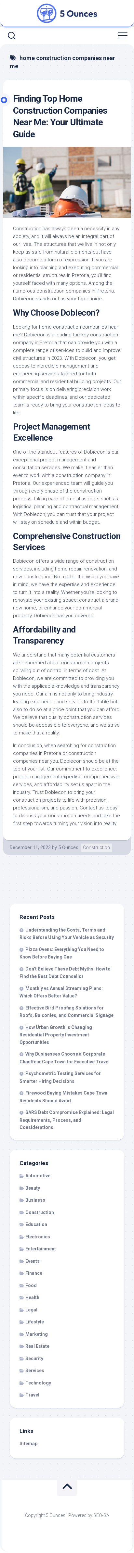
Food (31, 1285)
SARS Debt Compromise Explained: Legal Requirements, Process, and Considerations (67, 1120)
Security (34, 1358)
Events (32, 1261)
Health (32, 1297)
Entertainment (40, 1248)
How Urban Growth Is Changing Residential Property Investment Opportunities (56, 1035)
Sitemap (28, 1443)
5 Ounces (68, 847)
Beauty (32, 1188)
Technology (38, 1382)
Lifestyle (34, 1321)
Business (35, 1200)
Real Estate (37, 1346)
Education (36, 1224)
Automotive (37, 1175)
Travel (32, 1394)
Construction (96, 847)
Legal (31, 1309)
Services (34, 1370)
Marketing (36, 1334)
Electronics (37, 1236)
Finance (33, 1273)
